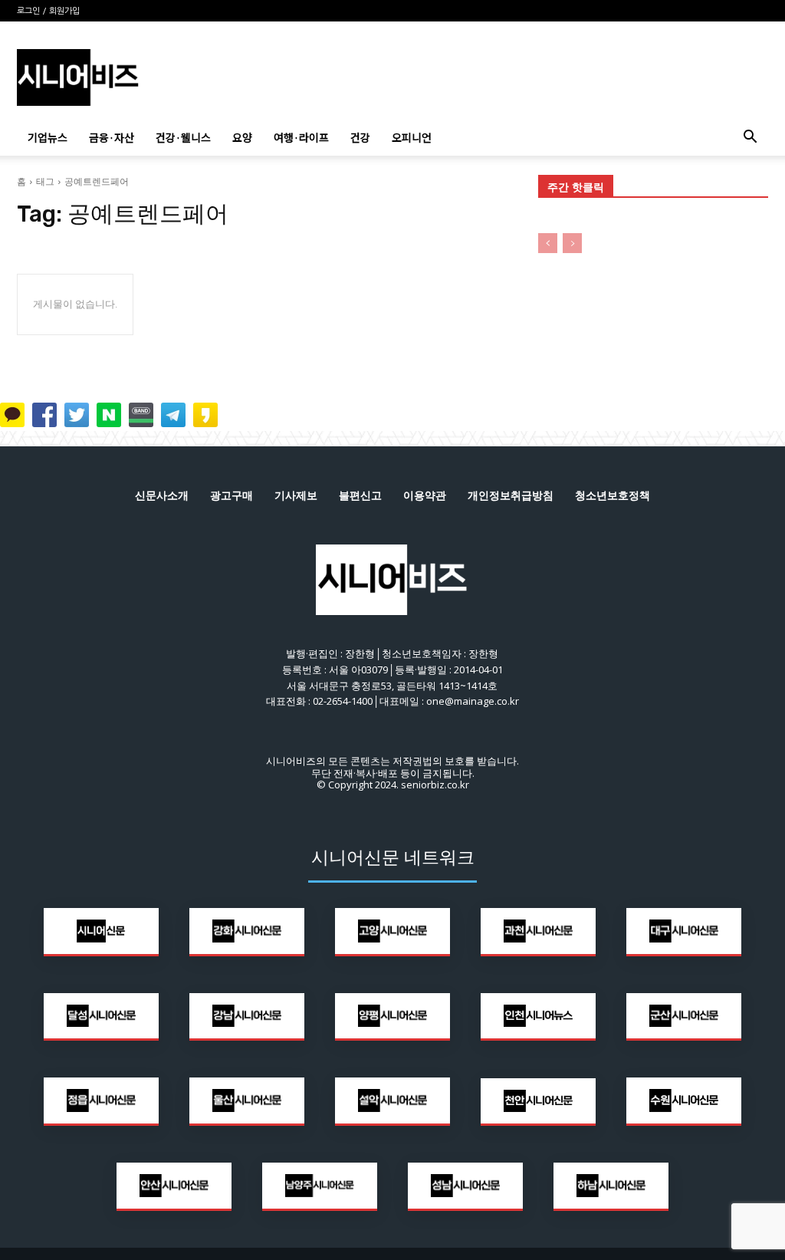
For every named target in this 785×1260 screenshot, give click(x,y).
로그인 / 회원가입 (48, 11)
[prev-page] (547, 243)
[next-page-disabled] (572, 243)
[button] (749, 138)
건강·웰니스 (183, 137)
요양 (242, 137)
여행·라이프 (301, 137)
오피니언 (412, 137)
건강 (360, 137)
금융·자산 (111, 137)
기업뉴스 (47, 137)
